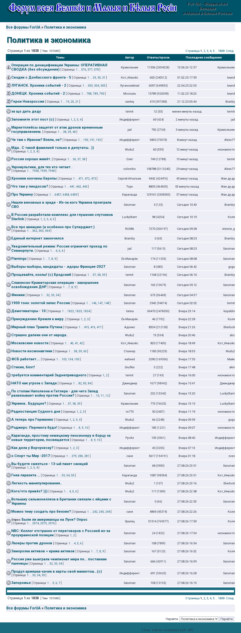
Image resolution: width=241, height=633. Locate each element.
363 (41, 230)
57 (94, 275)
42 (81, 343)
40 (74, 132)
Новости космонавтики (31, 351)
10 (97, 395)
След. (230, 51)
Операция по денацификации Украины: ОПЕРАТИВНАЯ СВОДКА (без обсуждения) (59, 67)
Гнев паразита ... (25, 475)
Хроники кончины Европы (34, 178)
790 (101, 93)
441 (72, 186)
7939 (43, 170)
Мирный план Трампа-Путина (36, 327)
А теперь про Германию (32, 419)
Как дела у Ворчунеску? (32, 448)
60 (85, 351)
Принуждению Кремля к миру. (37, 319)
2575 (43, 523)
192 (98, 140)
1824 (86, 311)
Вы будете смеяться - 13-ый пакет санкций (49, 464)
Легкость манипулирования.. (36, 483)
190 (85, 140)
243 (101, 511)
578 (96, 69)
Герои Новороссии (27, 101)
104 (70, 359)
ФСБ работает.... (25, 359)
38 (64, 132)
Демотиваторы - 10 (28, 311)
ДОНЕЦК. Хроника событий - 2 (38, 93)
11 (102, 395)
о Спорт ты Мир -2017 (30, 456)
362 (34, 230)
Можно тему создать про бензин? (41, 511)
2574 (35, 523)
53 (63, 475)
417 (99, 327)
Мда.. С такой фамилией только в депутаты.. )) (52, 148)
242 (94, 511)
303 (90, 85)
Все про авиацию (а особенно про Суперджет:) (53, 227)
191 (92, 140)
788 (89, 93)
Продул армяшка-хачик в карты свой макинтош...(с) (56, 571)
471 (80, 178)
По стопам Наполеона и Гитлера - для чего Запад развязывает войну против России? (54, 393)
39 (69, 132)
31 (103, 77)
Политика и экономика (65, 27)
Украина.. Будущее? (28, 403)
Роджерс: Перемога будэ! (34, 427)
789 (95, 93)
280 (80, 456)
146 (94, 303)
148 (106, 303)
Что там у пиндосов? (29, 186)
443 (84, 186)
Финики (18, 295)
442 (78, 186)
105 (76, 359)
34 (57, 295)
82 (80, 383)
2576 (51, 523)
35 (43, 575)
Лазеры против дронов (31, 543)
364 (47, 230)
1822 (70, 311)
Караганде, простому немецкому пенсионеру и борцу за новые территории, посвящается (61, 437)
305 (102, 85)
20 (72, 101)
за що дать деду (26, 111)
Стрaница (192, 51)
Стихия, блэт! (23, 367)
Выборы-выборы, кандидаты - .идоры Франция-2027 (58, 266)
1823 (78, 311)
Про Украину (22, 194)
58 (99, 275)
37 (79, 159)
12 (107, 395)
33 (52, 295)
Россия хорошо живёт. (31, 159)
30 (99, 77)
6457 (58, 194)
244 (107, 511)
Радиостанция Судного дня (35, 411)
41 (76, 343)
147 (100, 303)
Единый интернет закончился (37, 238)
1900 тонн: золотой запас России (40, 303)
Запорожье (21, 583)
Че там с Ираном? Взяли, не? (36, 140)
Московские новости (29, 343)
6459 (74, 194)
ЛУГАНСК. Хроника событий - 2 (38, 85)
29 (94, 77)
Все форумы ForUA (23, 27)
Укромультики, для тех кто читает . (41, 167)
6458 (66, 194)
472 (87, 178)
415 (86, 327)
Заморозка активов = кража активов (43, 551)
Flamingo (19, 258)
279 (74, 456)
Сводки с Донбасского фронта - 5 (41, 77)
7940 (51, 170)
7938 (35, 170)
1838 (221, 51)
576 (83, 69)
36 (74, 159)
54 (68, 475)
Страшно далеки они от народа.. (39, 335)
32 (48, 295)
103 (64, 359)
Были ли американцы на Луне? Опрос (55, 519)
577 (90, 69)
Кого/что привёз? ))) (29, 491)
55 (72, 475)
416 (92, 327)
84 (89, 383)
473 (93, 178)
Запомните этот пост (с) (32, 119)
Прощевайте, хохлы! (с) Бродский (41, 274)
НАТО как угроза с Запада (34, 383)
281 (86, 456)
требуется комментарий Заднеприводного (48, 375)
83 (84, 383)
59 (103, 275)
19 (67, 101)
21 (77, 101)
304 (96, 85)
